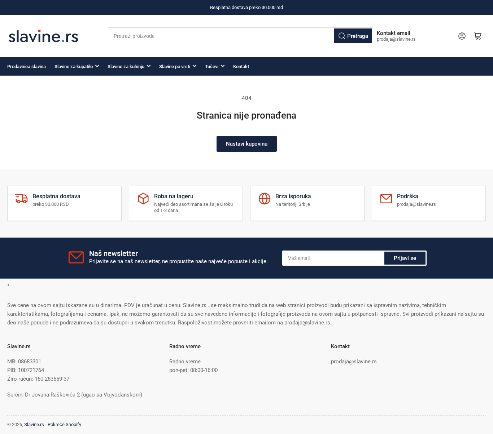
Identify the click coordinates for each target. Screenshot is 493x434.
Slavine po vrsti (174, 66)
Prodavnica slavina (26, 66)
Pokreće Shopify (64, 424)
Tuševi (211, 66)
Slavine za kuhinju (126, 66)
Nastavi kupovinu (246, 144)
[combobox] (241, 35)
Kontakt (241, 66)
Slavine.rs (34, 424)
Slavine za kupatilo (73, 66)
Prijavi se (405, 258)
